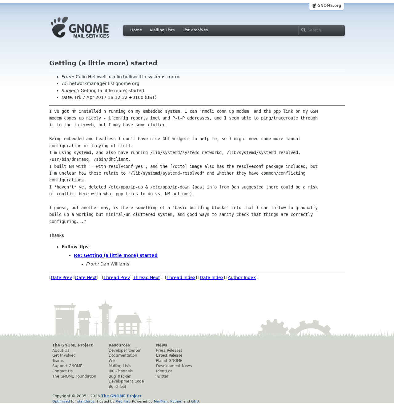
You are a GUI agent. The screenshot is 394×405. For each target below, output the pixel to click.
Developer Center (125, 350)
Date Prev (61, 277)
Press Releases (169, 350)
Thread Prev (116, 277)
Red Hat (123, 401)
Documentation (123, 355)
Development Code (126, 381)
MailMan (161, 401)
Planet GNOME (169, 360)
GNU (195, 401)
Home (136, 30)
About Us (60, 350)
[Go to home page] (89, 39)
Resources (119, 345)
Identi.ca (164, 371)
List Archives (195, 30)
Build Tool (117, 386)
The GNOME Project (72, 345)
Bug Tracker (120, 376)
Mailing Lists (162, 30)
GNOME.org (329, 5)
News (161, 345)
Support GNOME (67, 366)
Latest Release (169, 355)
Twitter (162, 376)
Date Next (86, 277)
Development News (174, 366)
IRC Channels (121, 371)
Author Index (242, 277)
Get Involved (64, 355)
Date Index (211, 277)
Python (176, 401)
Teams (58, 360)
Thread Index (181, 277)
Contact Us (62, 371)
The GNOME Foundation (74, 376)
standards (85, 401)
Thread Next (146, 277)
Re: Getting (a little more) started (116, 255)
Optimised (61, 401)
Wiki (112, 360)
